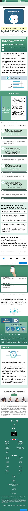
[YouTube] (14, 439)
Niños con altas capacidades (13, 492)
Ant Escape (7, 462)
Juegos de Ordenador (20, 443)
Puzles (20, 458)
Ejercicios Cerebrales (13, 483)
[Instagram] (15, 439)
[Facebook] (10, 439)
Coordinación (7, 451)
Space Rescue (7, 467)
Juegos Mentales (14, 488)
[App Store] (14, 433)
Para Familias (13, 476)
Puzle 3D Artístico (7, 473)
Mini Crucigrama (7, 457)
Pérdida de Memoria (7, 448)
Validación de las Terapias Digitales (20, 442)
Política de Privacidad (10, 505)
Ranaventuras (20, 456)
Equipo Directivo (14, 505)
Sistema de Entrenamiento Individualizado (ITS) (13, 484)
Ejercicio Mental (14, 489)
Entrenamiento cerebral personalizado (13, 487)
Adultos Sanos (20, 444)
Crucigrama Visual (7, 465)
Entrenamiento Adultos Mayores (20, 447)
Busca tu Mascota (7, 471)
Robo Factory (7, 461)
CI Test (14, 494)
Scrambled (7, 470)
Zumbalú (20, 460)
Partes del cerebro (7, 444)
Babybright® (13, 480)
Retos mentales (14, 493)
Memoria (7, 452)
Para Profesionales (14, 477)
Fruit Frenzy (7, 458)
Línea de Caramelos (20, 457)
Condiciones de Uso (5, 505)
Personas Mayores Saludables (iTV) (20, 446)
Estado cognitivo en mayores (20, 448)
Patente (14, 479)
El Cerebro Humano (7, 442)
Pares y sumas (20, 466)
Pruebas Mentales (14, 485)
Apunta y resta (20, 467)
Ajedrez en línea (7, 456)
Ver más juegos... (20, 473)
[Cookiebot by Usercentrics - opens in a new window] (24, 247)
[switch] (11, 258)
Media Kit (24, 505)
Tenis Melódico (7, 469)
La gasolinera (20, 465)
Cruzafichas (20, 470)
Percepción (7, 453)
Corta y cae (20, 469)
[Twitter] (12, 439)
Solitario (7, 460)
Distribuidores (13, 481)
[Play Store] (14, 435)
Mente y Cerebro (7, 443)
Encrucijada (20, 462)
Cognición (7, 447)
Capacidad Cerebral (7, 446)
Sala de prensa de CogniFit (19, 505)
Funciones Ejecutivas (7, 450)
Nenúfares (20, 471)
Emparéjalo (7, 466)
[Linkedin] (17, 439)
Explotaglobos (20, 461)
